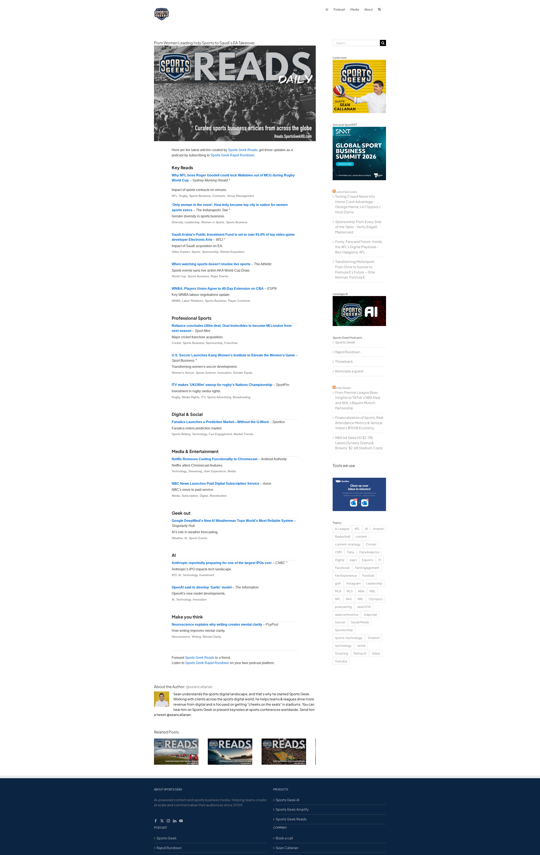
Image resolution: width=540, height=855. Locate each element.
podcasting (343, 607)
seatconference (346, 614)
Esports (367, 560)
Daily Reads (343, 388)
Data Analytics (369, 552)
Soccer (340, 622)
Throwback (344, 361)
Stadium (374, 638)
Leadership (374, 583)
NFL (338, 599)
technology (343, 645)
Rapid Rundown (347, 352)
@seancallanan (199, 686)
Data (350, 552)
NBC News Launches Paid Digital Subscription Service (215, 483)
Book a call (284, 840)
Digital (339, 560)
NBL (373, 591)
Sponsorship (344, 630)
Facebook (342, 568)
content (361, 536)
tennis (361, 645)
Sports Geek (345, 342)
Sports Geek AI (287, 802)
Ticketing (341, 653)
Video (376, 653)
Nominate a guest (349, 371)
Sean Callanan (287, 850)
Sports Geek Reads (242, 150)
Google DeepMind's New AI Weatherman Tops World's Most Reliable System (232, 520)
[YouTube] (181, 823)
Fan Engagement (367, 568)
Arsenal (378, 528)
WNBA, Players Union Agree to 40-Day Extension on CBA (218, 288)
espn (353, 560)
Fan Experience (346, 575)
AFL (357, 528)
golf (338, 583)
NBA (361, 591)
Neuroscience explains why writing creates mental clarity (217, 624)
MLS (350, 591)
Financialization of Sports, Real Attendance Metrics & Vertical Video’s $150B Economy (359, 422)
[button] (379, 9)
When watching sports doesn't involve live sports (211, 264)
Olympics (376, 599)
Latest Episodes (346, 191)
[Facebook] (155, 823)
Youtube (341, 661)
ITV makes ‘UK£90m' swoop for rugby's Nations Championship (222, 385)
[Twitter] (162, 823)
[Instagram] (168, 823)
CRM (338, 552)
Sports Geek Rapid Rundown (232, 155)
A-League (342, 528)
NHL (349, 599)
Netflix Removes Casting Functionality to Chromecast (214, 459)
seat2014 (364, 607)
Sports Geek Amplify (292, 811)
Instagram (353, 583)
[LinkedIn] (174, 823)
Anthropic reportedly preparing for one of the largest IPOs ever (222, 563)
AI (366, 528)
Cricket (371, 544)
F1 (379, 560)
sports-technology (348, 638)
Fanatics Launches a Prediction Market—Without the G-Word (220, 422)
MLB (338, 591)
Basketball (342, 536)
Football (368, 575)
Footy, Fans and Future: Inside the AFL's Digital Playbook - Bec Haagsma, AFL (358, 246)
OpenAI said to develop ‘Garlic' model (202, 587)
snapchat (370, 614)
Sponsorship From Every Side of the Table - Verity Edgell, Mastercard (358, 226)
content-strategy (347, 544)
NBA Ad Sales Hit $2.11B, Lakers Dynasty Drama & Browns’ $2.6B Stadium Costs (358, 442)
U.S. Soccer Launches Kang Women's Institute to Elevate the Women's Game (233, 355)
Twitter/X (360, 653)
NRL (360, 599)
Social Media (360, 622)
